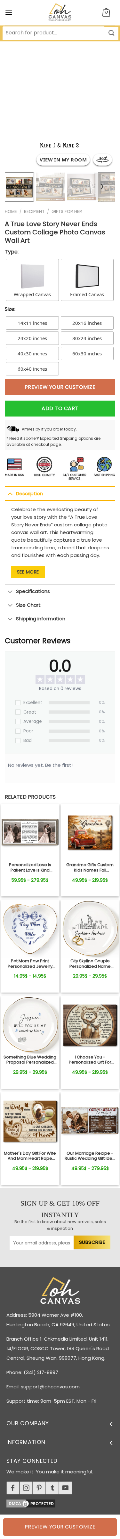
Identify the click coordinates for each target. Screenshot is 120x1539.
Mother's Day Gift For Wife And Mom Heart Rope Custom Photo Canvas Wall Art (30, 1156)
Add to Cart (60, 408)
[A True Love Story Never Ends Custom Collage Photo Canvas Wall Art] (30, 833)
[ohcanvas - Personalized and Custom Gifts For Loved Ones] (60, 12)
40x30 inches (32, 353)
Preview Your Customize (60, 387)
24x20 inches (32, 338)
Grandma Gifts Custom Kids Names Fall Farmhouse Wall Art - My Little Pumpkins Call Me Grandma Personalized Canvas (90, 867)
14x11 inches (32, 323)
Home (11, 212)
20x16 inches (87, 323)
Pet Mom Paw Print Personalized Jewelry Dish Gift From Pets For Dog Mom (29, 963)
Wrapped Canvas (32, 294)
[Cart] (106, 13)
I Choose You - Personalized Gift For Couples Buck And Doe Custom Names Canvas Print (90, 1060)
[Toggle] (10, 493)
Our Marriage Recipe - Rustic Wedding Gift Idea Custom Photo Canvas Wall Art (90, 1156)
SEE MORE (28, 572)
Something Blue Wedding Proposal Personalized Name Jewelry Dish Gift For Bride (30, 1060)
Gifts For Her (67, 212)
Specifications (33, 591)
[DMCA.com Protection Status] (63, 1503)
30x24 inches (87, 338)
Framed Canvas (87, 294)
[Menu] (8, 12)
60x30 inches (87, 353)
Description (29, 493)
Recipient (34, 212)
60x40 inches (32, 369)
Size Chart (28, 605)
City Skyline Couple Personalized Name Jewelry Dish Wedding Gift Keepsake (90, 963)
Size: (10, 309)
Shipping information (40, 618)
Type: (12, 251)
